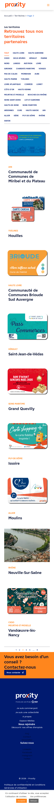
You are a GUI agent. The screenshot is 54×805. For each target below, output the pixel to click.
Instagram (27, 755)
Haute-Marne (10, 79)
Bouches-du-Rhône (37, 95)
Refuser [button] (33, 801)
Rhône (42, 115)
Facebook (27, 752)
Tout (6, 53)
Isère (16, 115)
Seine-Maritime (30, 105)
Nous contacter (13, 672)
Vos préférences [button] (38, 796)
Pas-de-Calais (10, 74)
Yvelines (25, 79)
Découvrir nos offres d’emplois (27, 727)
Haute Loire (18, 53)
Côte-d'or (9, 89)
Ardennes (9, 110)
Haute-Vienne (24, 89)
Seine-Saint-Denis (12, 100)
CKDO (6, 58)
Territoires (19, 15)
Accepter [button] (21, 801)
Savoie (7, 121)
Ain (43, 110)
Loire (38, 63)
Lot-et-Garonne (32, 100)
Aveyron (28, 63)
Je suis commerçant (27, 708)
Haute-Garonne (36, 53)
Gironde (8, 69)
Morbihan (26, 74)
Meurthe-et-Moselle (14, 95)
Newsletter (27, 739)
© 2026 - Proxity (27, 778)
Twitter (27, 758)
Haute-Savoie (32, 110)
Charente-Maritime (25, 69)
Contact (27, 736)
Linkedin (27, 749)
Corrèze (29, 84)
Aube (37, 74)
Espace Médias (27, 720)
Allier (7, 115)
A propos (27, 716)
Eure (19, 110)
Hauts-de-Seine (11, 105)
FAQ (27, 733)
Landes (16, 63)
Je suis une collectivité (27, 712)
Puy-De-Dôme (28, 115)
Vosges (42, 69)
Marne (44, 58)
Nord (6, 63)
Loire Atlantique (12, 84)
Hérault (33, 58)
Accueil (8, 15)
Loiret (39, 84)
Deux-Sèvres (19, 58)
